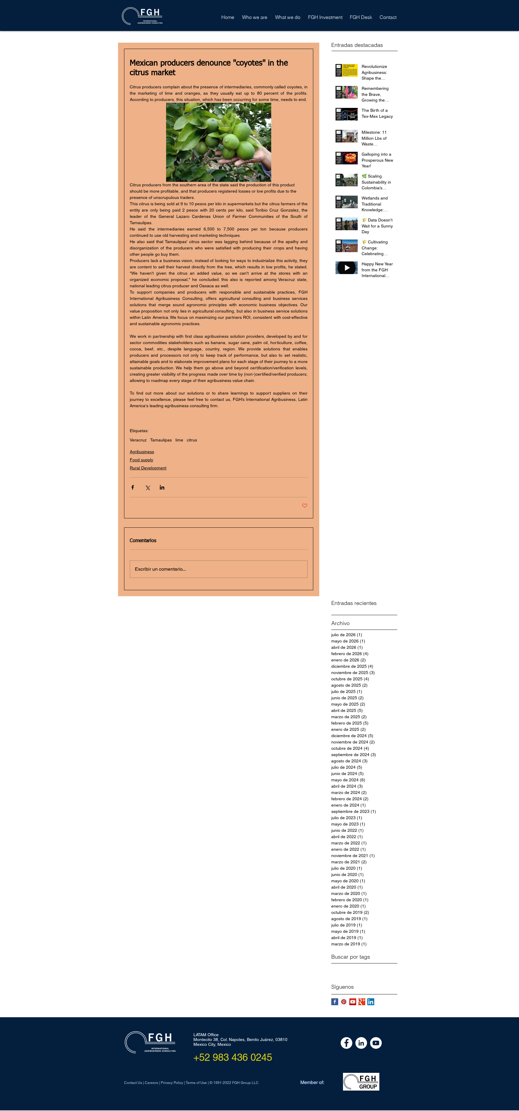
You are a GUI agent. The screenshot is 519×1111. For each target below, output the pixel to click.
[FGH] (346, 1043)
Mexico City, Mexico (212, 1044)
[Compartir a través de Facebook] (132, 487)
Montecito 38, (206, 1039)
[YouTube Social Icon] (352, 1001)
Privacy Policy (172, 1083)
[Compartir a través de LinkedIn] (162, 487)
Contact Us (133, 1083)
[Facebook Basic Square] (334, 1001)
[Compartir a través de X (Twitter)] (147, 487)
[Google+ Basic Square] (361, 1001)
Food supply (141, 459)
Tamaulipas (161, 440)
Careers (151, 1083)
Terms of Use (197, 1083)
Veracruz (138, 440)
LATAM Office (206, 1034)
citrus (192, 440)
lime (179, 440)
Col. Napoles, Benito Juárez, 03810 (253, 1039)
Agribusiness (142, 451)
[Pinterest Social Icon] (343, 1001)
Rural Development (148, 467)
